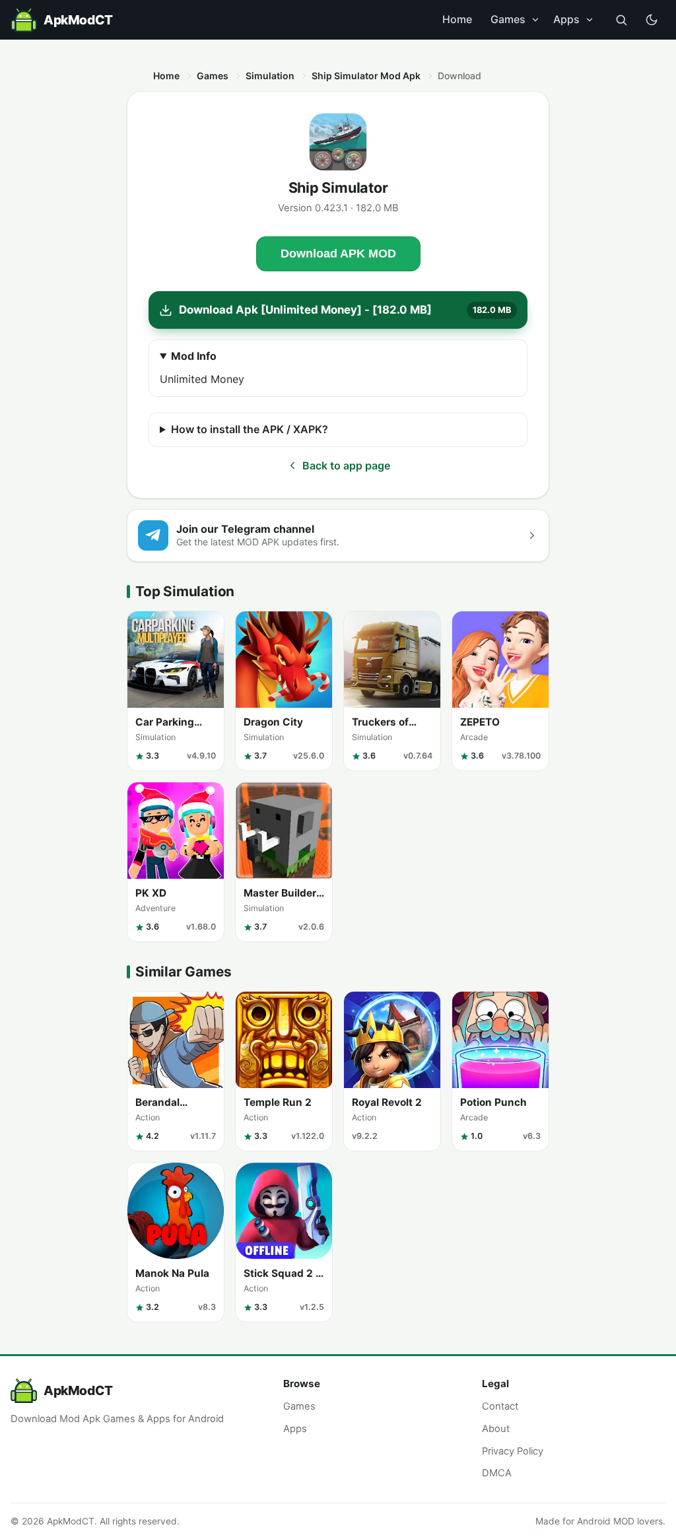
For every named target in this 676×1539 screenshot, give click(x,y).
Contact (500, 1406)
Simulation (270, 75)
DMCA (497, 1473)
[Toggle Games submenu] (535, 20)
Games (507, 19)
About (496, 1429)
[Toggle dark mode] (651, 20)
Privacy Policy (512, 1451)
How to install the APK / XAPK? (249, 429)
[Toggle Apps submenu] (589, 20)
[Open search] (621, 20)
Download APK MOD (338, 253)
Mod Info (194, 355)
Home (457, 19)
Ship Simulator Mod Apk (366, 75)
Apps (566, 19)
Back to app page (346, 465)
